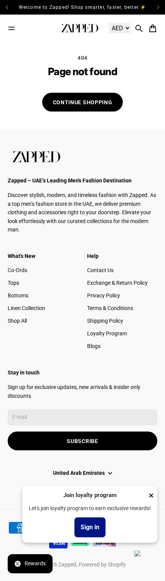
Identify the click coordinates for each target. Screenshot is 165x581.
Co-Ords (17, 270)
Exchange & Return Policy (117, 283)
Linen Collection (26, 308)
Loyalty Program (107, 333)
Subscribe (82, 441)
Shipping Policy (105, 321)
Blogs (94, 346)
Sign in (90, 527)
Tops (13, 283)
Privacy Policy (103, 295)
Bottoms (18, 295)
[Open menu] (11, 28)
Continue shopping (82, 102)
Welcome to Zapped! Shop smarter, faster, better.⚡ (83, 7)
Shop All (17, 321)
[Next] (158, 7)
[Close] (151, 495)
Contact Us (100, 270)
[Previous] (9, 7)
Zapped (67, 564)
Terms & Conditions (110, 308)
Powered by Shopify (102, 564)
